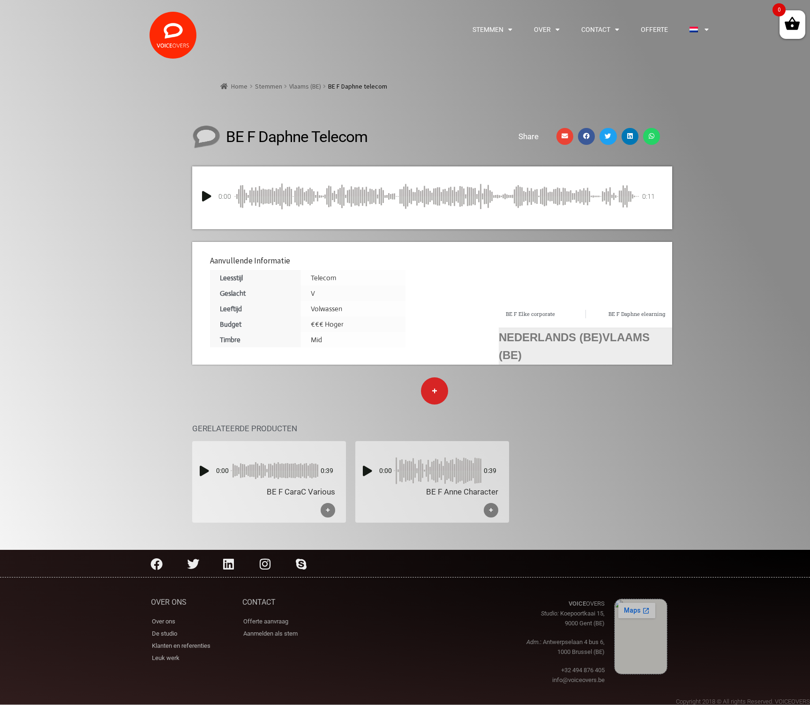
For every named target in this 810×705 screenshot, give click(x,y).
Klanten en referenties (181, 645)
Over (542, 29)
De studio (164, 633)
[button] (564, 136)
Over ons (163, 621)
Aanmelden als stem (270, 633)
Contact (595, 29)
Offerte (654, 29)
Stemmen (487, 29)
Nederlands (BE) (550, 337)
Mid (316, 339)
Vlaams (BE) (305, 86)
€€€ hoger (327, 324)
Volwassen (326, 308)
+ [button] (328, 510)
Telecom (323, 277)
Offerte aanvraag (265, 621)
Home (239, 86)
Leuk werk (166, 657)
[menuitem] (699, 29)
